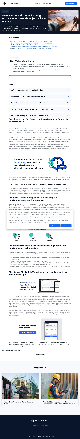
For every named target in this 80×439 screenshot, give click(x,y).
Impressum (35, 425)
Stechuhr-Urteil (20, 141)
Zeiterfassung (5, 11)
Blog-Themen (35, 3)
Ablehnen (66, 225)
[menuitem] (35, 3)
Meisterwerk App (71, 3)
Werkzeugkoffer (47, 3)
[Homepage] (11, 3)
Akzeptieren (54, 225)
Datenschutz (44, 425)
